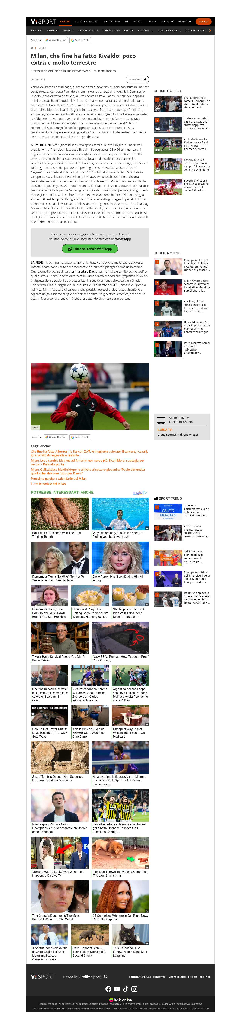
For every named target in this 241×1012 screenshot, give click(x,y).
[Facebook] (108, 991)
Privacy (60, 1008)
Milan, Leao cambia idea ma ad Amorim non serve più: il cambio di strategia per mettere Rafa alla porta (87, 462)
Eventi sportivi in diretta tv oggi (178, 434)
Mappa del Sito (177, 976)
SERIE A (36, 30)
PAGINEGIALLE (66, 1004)
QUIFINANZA (168, 1004)
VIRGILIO (52, 1004)
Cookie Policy (73, 1008)
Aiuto (107, 1008)
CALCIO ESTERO (197, 30)
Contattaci (159, 976)
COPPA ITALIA (88, 30)
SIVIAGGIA (155, 1004)
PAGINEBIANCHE (118, 1004)
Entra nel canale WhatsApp (92, 249)
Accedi (203, 21)
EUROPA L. (145, 30)
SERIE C (68, 30)
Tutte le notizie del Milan (48, 484)
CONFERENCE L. (169, 30)
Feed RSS (192, 976)
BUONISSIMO (183, 1004)
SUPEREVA (196, 1004)
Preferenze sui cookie (92, 1008)
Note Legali (50, 1008)
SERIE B (52, 30)
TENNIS (151, 21)
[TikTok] (126, 991)
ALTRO (182, 21)
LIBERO (43, 1004)
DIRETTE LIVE (111, 21)
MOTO (137, 21)
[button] (210, 30)
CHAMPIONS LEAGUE (118, 30)
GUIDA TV (167, 21)
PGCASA (103, 1004)
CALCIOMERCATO (86, 21)
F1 (126, 21)
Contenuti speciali (140, 976)
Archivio (205, 976)
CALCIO (65, 21)
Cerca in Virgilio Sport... (83, 976)
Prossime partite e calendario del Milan (59, 479)
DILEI (145, 1004)
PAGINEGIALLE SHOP (87, 1004)
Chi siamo (38, 1008)
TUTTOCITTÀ (135, 1004)
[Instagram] (134, 991)
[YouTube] (117, 991)
